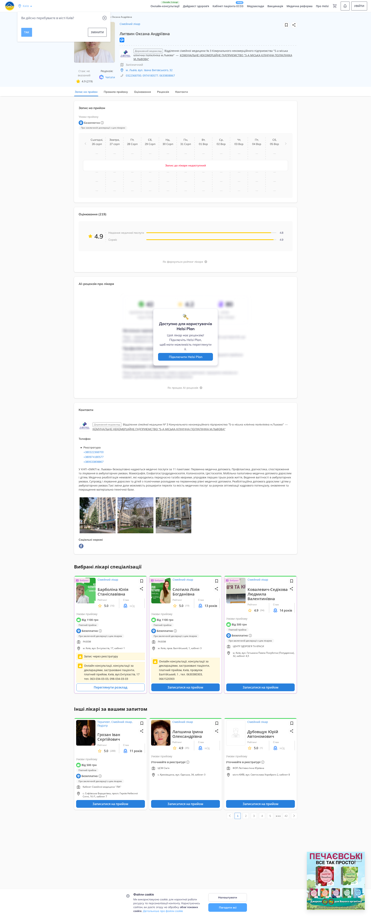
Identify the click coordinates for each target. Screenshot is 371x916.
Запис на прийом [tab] (86, 92)
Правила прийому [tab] (116, 92)
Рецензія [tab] (163, 92)
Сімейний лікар (130, 24)
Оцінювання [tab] (142, 92)
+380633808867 (93, 462)
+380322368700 (93, 452)
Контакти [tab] (181, 92)
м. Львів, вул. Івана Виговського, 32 (149, 70)
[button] (294, 25)
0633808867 (167, 75)
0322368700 (133, 75)
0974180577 (150, 75)
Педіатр (102, 725)
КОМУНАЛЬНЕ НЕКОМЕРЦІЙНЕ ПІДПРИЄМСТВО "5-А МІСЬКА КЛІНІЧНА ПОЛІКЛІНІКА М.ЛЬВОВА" (159, 429)
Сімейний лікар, (122, 722)
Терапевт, (104, 722)
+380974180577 (93, 457)
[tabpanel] (185, 330)
